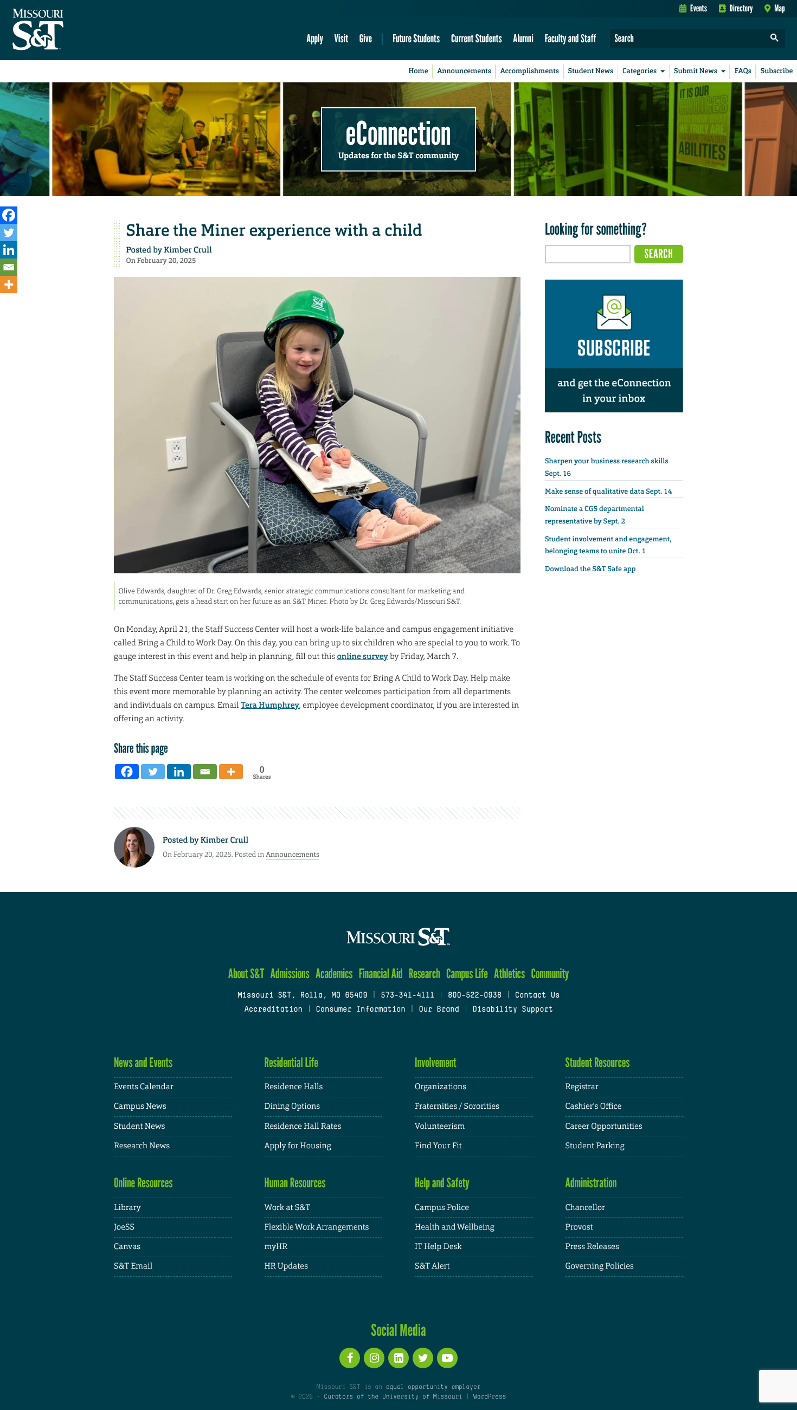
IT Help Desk (438, 1246)
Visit (342, 38)
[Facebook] (8, 215)
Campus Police (442, 1207)
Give (365, 38)
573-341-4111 (407, 996)
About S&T (246, 973)
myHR (276, 1246)
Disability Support (512, 1010)
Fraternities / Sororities (457, 1106)
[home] (72, 30)
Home (418, 71)
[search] (775, 38)
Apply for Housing (298, 1146)
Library (127, 1207)
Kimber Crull (187, 249)
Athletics (509, 973)
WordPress (489, 1397)
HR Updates (286, 1266)
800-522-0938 (475, 996)
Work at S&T (288, 1207)
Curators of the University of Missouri (393, 1397)
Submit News (695, 71)
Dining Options (292, 1106)
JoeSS (124, 1227)
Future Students (416, 38)
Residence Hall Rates (303, 1126)
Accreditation (273, 1010)
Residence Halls (294, 1087)
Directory (741, 8)
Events (698, 8)
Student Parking (595, 1146)
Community (550, 973)
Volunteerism (440, 1126)
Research (424, 973)
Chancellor (585, 1207)
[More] (8, 284)
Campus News (140, 1106)
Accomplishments (529, 71)
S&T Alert (432, 1266)
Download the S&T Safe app (590, 569)
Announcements (464, 71)
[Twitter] (8, 232)
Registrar (582, 1087)
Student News (590, 71)
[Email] (8, 267)
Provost (579, 1227)
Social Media (398, 1330)
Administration (591, 1183)
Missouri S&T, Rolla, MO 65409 (302, 996)
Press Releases (592, 1246)
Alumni (523, 38)
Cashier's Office (593, 1106)
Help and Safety (442, 1183)
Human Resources (295, 1183)
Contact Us (537, 996)
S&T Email (133, 1266)
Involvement (436, 1062)
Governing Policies (599, 1266)
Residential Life (291, 1062)
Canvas (127, 1246)
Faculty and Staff (570, 38)
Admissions (290, 973)
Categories (639, 71)
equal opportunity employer (432, 1387)
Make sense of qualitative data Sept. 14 (608, 491)
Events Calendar (143, 1087)
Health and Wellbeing (454, 1227)
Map (779, 8)
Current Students (476, 38)
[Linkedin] (8, 249)
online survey (362, 656)
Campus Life (467, 973)
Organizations (440, 1087)
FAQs (743, 71)
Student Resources (597, 1062)
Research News (142, 1146)
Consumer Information (360, 1010)
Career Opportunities (603, 1126)
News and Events (143, 1062)
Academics (334, 973)
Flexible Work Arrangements (317, 1227)
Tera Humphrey (270, 705)
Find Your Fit (438, 1146)
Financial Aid (381, 973)
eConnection (398, 132)
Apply (314, 38)
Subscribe (777, 71)
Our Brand (439, 1010)
